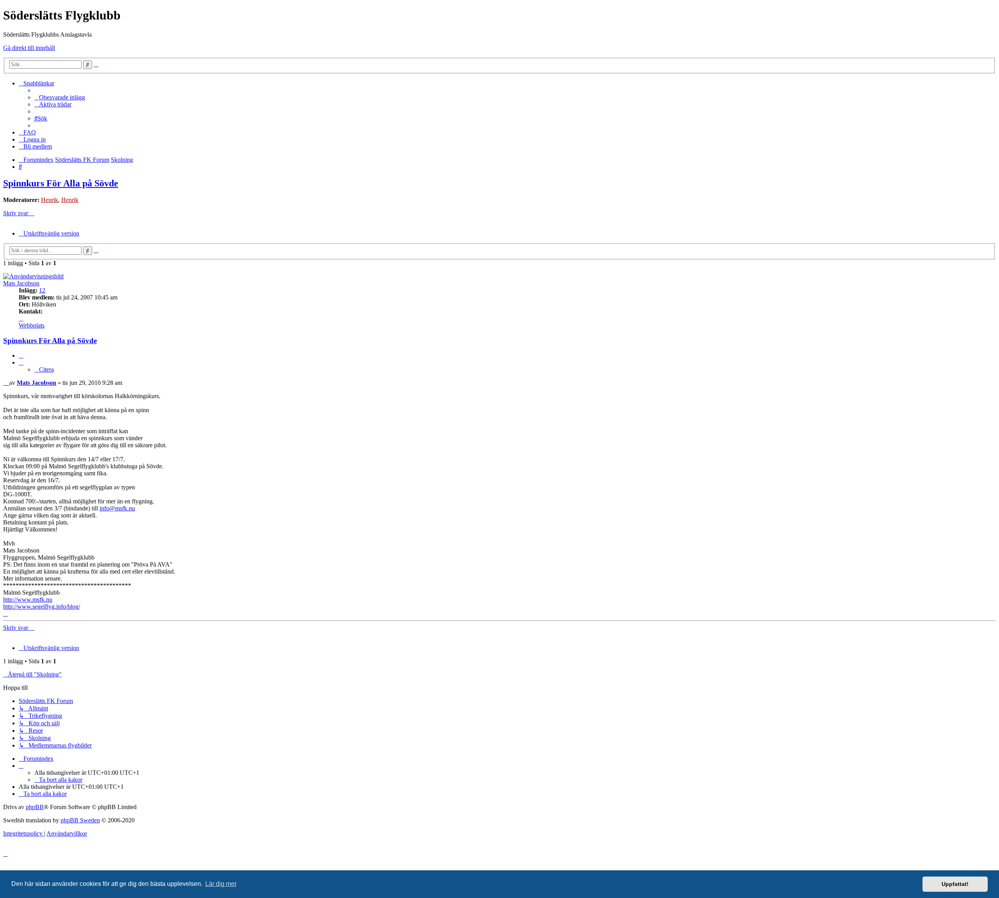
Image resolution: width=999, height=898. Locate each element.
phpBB (35, 807)
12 (42, 290)
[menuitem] (59, 97)
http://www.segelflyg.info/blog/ (41, 606)
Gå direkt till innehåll (29, 47)
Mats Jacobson (21, 283)
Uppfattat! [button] (955, 884)
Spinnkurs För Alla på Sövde (60, 183)
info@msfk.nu (117, 508)
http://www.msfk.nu (27, 599)
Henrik (49, 200)
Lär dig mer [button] (220, 883)
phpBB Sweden (80, 820)
